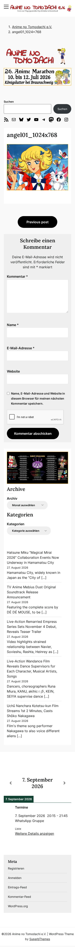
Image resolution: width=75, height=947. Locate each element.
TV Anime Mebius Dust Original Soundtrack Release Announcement (31, 592)
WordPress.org (18, 906)
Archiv (12, 498)
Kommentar (17, 276)
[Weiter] (64, 783)
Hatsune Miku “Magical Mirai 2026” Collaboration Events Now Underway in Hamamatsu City (33, 557)
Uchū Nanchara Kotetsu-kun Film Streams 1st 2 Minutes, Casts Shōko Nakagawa (33, 711)
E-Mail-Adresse (21, 348)
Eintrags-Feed (17, 887)
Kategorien (15, 524)
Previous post (37, 222)
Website (13, 371)
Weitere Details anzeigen (34, 833)
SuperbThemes (39, 939)
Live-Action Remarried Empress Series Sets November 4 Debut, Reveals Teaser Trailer (32, 626)
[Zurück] (10, 783)
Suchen (9, 101)
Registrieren (16, 868)
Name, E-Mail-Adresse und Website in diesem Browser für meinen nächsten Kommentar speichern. (38, 398)
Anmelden (14, 878)
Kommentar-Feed (19, 896)
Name (13, 325)
